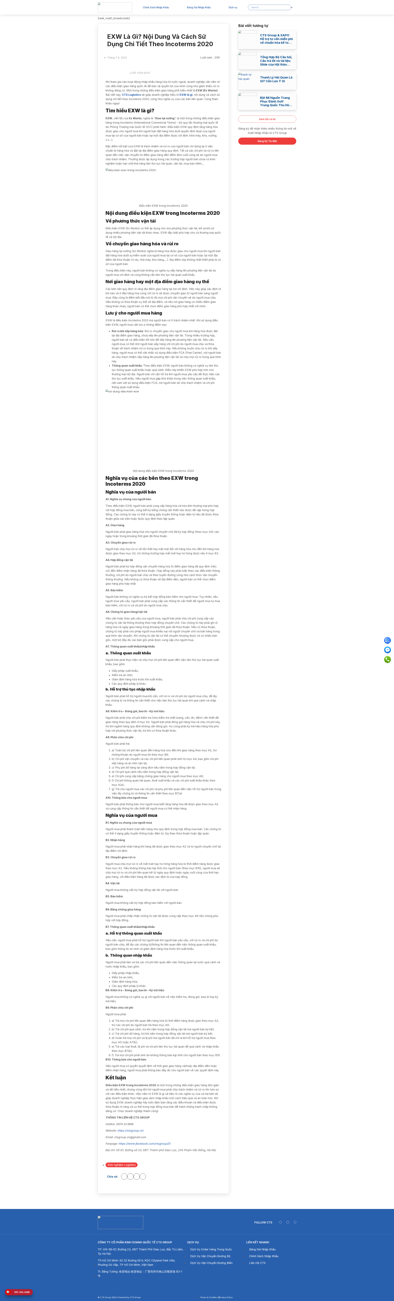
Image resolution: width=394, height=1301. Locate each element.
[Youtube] (287, 1222)
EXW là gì (186, 94)
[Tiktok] (295, 1222)
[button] (124, 1176)
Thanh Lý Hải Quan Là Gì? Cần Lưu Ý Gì (276, 79)
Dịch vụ (233, 7)
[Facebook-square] (280, 1222)
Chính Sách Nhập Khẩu (156, 7)
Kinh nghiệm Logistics (122, 1164)
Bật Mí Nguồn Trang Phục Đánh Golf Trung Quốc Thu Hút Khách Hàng (275, 101)
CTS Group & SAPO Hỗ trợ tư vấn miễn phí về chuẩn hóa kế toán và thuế (276, 38)
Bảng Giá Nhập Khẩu (199, 7)
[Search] (286, 7)
